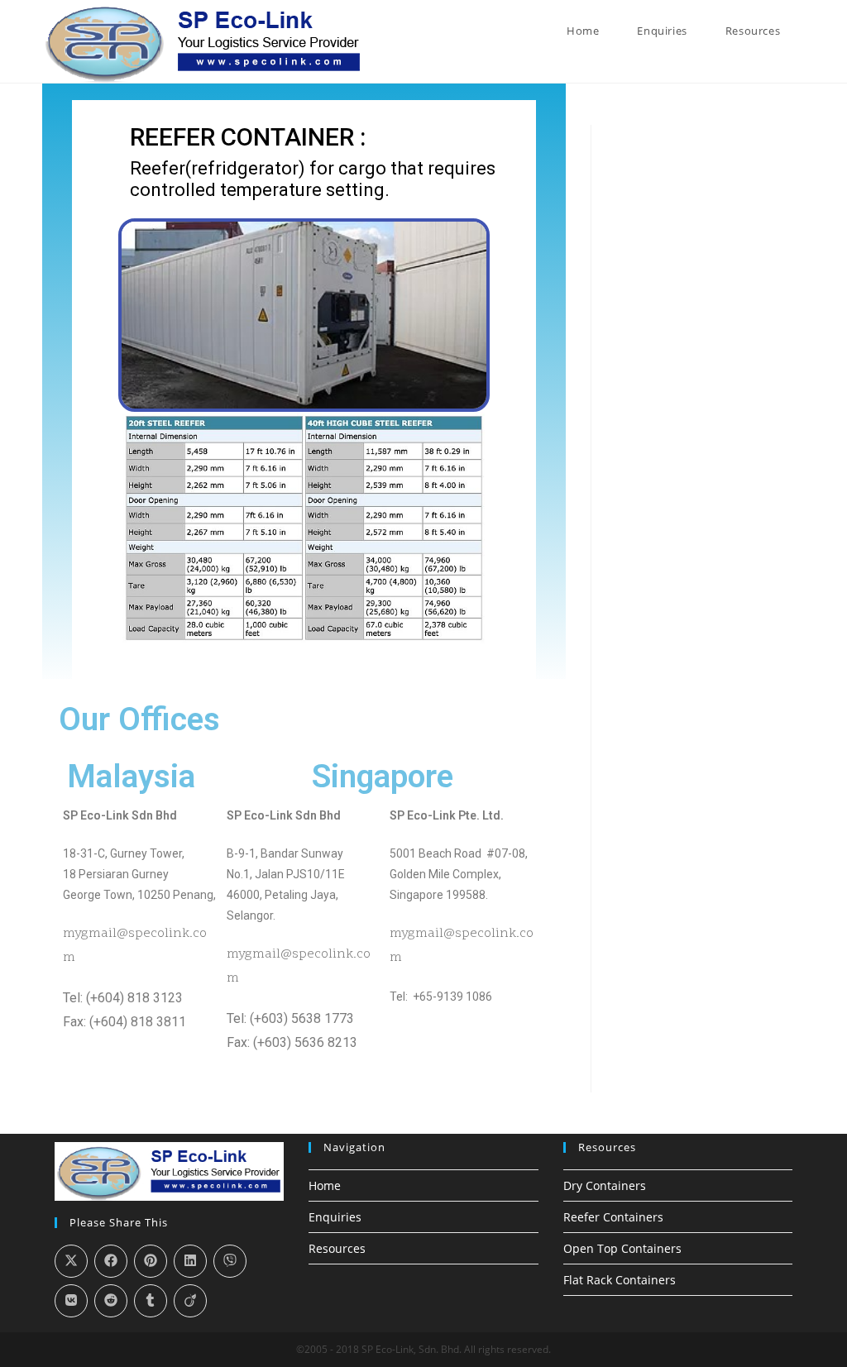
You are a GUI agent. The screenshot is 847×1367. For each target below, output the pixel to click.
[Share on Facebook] (110, 1261)
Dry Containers (604, 1185)
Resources (337, 1248)
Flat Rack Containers (619, 1280)
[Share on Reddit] (110, 1300)
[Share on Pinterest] (150, 1261)
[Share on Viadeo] (190, 1300)
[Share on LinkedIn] (190, 1261)
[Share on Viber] (229, 1261)
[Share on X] (71, 1261)
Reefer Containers (613, 1217)
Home (325, 1185)
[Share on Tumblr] (150, 1300)
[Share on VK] (71, 1300)
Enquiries (335, 1217)
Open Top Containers (622, 1248)
